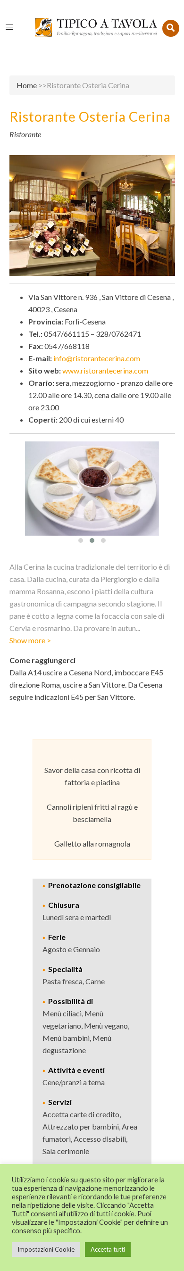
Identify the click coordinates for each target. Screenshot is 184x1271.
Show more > (30, 640)
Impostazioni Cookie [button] (46, 1249)
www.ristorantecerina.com (105, 370)
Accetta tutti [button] (108, 1249)
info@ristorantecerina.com (96, 358)
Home (27, 85)
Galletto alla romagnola (92, 843)
